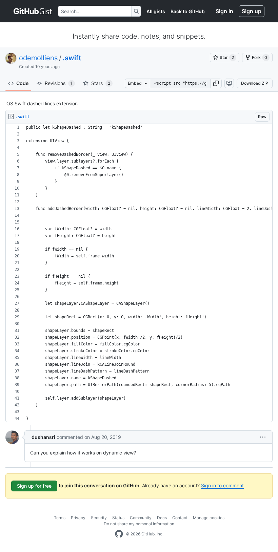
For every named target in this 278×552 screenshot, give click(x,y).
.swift (72, 58)
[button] (216, 83)
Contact (179, 517)
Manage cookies (208, 517)
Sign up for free (34, 486)
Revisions (59, 83)
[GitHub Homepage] (119, 534)
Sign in (224, 11)
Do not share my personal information (139, 523)
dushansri (43, 437)
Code (22, 83)
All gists (155, 11)
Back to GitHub (188, 11)
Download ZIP (254, 83)
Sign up (251, 11)
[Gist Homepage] (33, 11)
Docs (162, 517)
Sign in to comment (222, 485)
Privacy (78, 517)
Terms (59, 517)
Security (99, 517)
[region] (139, 273)
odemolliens (38, 58)
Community (141, 517)
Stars (100, 83)
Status (118, 517)
